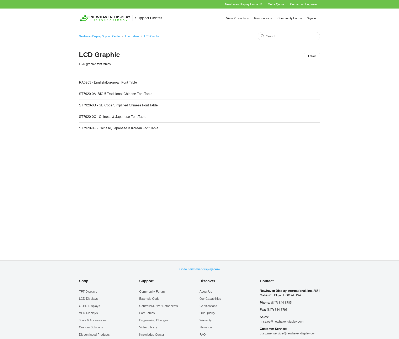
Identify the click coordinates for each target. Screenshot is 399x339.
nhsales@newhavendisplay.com (282, 321)
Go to (199, 269)
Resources (262, 18)
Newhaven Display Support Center (99, 36)
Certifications (208, 306)
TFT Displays (88, 291)
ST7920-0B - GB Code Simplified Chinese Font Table (118, 105)
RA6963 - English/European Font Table (108, 82)
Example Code (149, 298)
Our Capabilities (210, 298)
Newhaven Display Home (242, 4)
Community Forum (289, 18)
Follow (312, 56)
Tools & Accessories (93, 320)
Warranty (206, 320)
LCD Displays (88, 298)
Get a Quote (276, 4)
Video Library (148, 327)
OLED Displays (89, 306)
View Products (236, 18)
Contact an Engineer (303, 4)
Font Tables (132, 36)
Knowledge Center (151, 334)
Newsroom (207, 327)
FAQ (203, 334)
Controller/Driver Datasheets (158, 306)
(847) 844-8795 (281, 302)
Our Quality (207, 313)
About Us (206, 291)
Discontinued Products (94, 334)
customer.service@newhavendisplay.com (288, 333)
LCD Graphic (152, 36)
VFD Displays (88, 313)
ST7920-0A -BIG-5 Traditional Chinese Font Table (115, 94)
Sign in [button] (311, 18)
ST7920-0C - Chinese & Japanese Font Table (112, 116)
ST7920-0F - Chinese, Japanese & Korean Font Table (118, 128)
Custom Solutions (91, 327)
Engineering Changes (153, 320)
